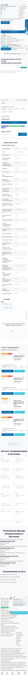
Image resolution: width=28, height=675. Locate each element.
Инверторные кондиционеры (9, 615)
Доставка (22, 9)
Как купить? (22, 8)
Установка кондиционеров (8, 626)
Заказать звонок (14, 31)
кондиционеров (7, 574)
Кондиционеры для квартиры (9, 612)
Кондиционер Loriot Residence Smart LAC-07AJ (19, 420)
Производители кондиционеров (10, 623)
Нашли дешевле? (5, 116)
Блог (20, 15)
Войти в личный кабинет (8, 634)
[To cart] (19, 371)
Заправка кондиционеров (8, 631)
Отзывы (21, 14)
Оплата (21, 11)
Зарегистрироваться (6, 635)
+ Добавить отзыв (7, 307)
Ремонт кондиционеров (7, 629)
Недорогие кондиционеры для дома (12, 53)
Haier (25, 100)
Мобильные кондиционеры (8, 617)
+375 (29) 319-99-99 (7, 29)
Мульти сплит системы (7, 621)
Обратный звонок (6, 606)
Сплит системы (5, 620)
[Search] (26, 49)
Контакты (22, 17)
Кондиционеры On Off (7, 618)
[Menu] (26, 46)
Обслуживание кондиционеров (10, 627)
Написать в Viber (5, 126)
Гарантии (22, 12)
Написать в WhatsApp (14, 126)
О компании (22, 6)
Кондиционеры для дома (8, 613)
